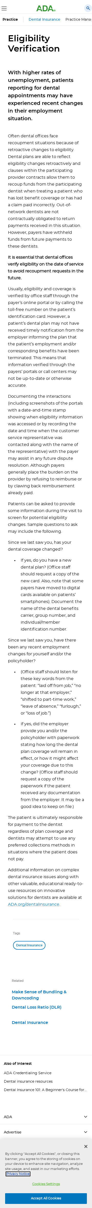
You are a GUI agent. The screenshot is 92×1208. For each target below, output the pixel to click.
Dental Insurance (44, 19)
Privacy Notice (18, 1174)
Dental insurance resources (28, 1081)
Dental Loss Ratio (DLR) (37, 1007)
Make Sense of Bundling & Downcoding (39, 995)
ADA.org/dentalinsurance (33, 904)
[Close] (85, 1146)
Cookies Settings (46, 1184)
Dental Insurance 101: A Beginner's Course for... (45, 1090)
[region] (46, 1173)
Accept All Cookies (46, 1198)
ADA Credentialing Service (27, 1073)
